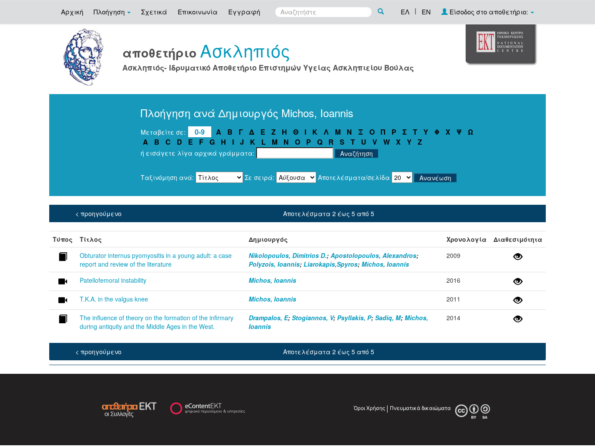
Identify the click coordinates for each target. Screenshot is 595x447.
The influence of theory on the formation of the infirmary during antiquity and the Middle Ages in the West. (156, 322)
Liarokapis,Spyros (331, 264)
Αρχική (72, 11)
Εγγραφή (244, 11)
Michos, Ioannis (385, 264)
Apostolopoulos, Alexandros (373, 255)
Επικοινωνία (198, 11)
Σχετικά (154, 11)
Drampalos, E (268, 317)
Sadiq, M (388, 317)
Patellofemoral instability (113, 280)
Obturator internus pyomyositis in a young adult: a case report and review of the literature (156, 259)
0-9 (200, 132)
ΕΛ (405, 11)
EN (426, 11)
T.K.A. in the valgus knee (114, 299)
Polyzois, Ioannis (274, 264)
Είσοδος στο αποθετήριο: (489, 11)
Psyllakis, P (354, 317)
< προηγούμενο (98, 213)
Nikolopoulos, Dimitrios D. (288, 255)
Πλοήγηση (110, 11)
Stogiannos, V (312, 317)
